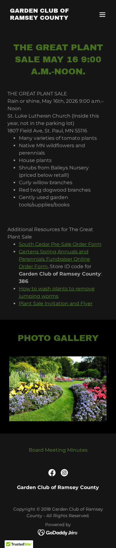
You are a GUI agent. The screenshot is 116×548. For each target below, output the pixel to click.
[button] (102, 14)
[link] (43, 18)
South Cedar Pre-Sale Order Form (60, 244)
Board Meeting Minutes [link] (58, 450)
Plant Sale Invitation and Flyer (55, 303)
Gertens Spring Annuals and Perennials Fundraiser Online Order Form (54, 259)
